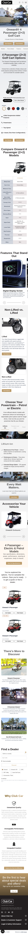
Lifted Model (7, 100)
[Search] (23, 2)
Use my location (7, 761)
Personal (14, 765)
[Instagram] (5, 912)
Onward (5, 769)
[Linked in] (12, 912)
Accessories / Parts (8, 775)
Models (3, 48)
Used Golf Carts (16, 772)
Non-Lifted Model (19, 100)
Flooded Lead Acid (15, 427)
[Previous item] (4, 302)
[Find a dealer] (20, 2)
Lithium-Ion (5, 427)
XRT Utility (6, 772)
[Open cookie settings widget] (3, 931)
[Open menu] (26, 2)
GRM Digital (24, 932)
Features (18, 48)
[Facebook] (2, 912)
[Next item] (23, 302)
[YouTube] (9, 912)
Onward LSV (14, 769)
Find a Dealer (10, 48)
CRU (22, 769)
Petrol (24, 427)
